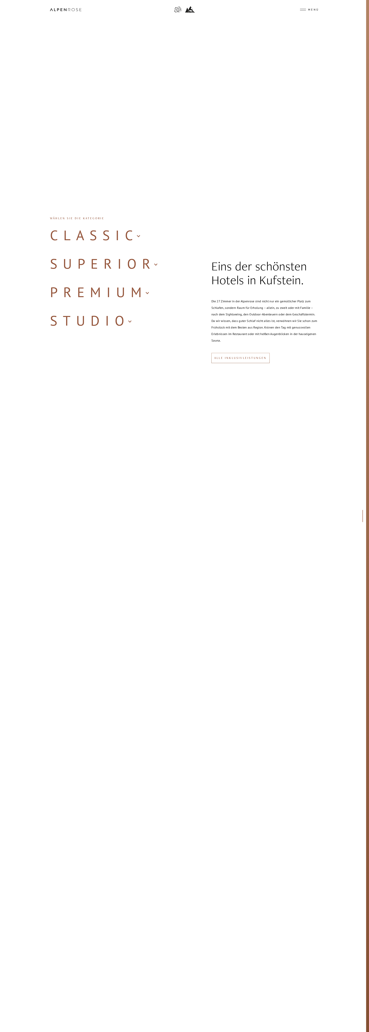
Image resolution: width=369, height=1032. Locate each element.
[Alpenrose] (178, 12)
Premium (98, 292)
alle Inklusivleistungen (240, 358)
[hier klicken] (361, 516)
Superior (103, 264)
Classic (94, 235)
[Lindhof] (190, 11)
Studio (90, 321)
